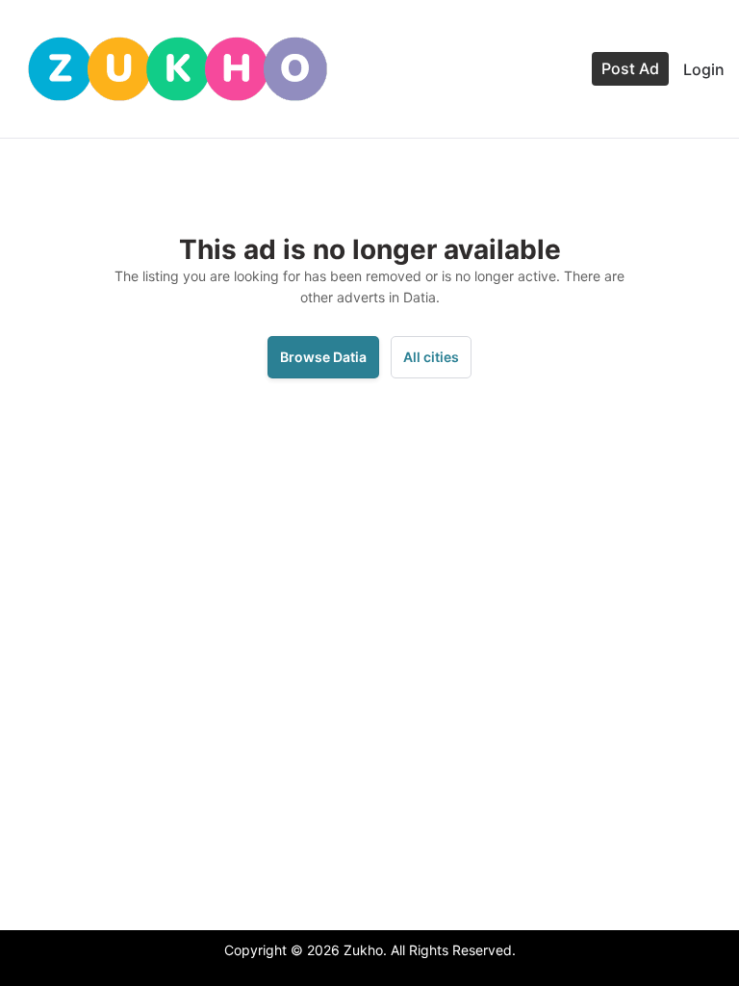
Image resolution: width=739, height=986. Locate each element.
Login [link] (704, 69)
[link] (177, 68)
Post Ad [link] (630, 68)
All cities (431, 357)
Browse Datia (323, 357)
